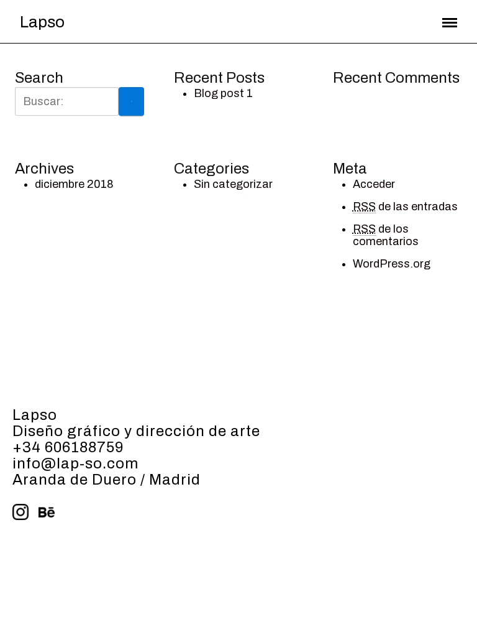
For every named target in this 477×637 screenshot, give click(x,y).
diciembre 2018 (74, 184)
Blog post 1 (223, 93)
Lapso (42, 22)
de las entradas (405, 206)
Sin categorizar (233, 184)
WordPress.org (391, 264)
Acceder (374, 184)
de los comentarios (386, 235)
